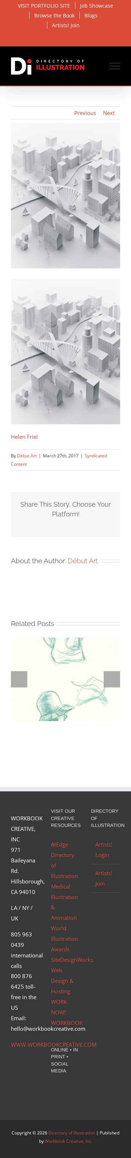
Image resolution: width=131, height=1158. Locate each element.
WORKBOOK (67, 1022)
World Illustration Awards (64, 938)
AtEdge (59, 844)
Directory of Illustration (71, 1133)
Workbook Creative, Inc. (68, 1141)
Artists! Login (103, 849)
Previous (85, 112)
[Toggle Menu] (114, 66)
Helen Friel (25, 436)
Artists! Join (103, 878)
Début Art (27, 456)
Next (109, 112)
